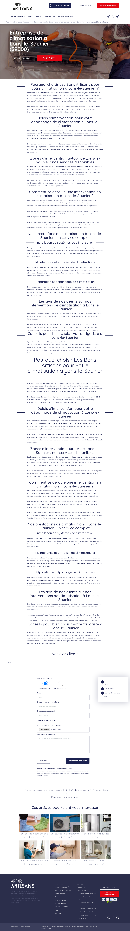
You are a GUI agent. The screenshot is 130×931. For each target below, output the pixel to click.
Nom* (39, 693)
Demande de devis (22, 58)
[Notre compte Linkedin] (108, 16)
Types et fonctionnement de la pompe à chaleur (34, 862)
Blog (56, 897)
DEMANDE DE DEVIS (85, 5)
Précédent (43, 760)
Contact (58, 913)
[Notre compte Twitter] (117, 16)
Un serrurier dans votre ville (86, 909)
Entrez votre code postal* (46, 711)
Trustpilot (11, 662)
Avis (56, 910)
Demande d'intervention (108, 5)
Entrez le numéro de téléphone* (48, 702)
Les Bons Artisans (19, 926)
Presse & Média (60, 900)
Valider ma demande (77, 761)
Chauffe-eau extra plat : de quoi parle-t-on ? (96, 862)
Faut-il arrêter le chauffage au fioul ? (96, 835)
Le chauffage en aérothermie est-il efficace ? (64, 835)
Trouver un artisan (65, 16)
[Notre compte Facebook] (113, 16)
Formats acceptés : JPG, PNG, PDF (49, 725)
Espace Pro (81, 887)
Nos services (81, 918)
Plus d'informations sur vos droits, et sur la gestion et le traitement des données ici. (59, 778)
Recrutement (81, 890)
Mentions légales (45, 926)
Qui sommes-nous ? (18, 16)
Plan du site (93, 926)
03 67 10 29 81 (49, 58)
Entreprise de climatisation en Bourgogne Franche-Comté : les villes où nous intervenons (44, 22)
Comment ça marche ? (34, 16)
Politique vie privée (46, 928)
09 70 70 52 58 (62, 5)
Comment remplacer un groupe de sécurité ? (65, 862)
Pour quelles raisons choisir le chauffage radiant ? (34, 835)
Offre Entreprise (60, 903)
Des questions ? (50, 16)
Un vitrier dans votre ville (85, 912)
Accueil (8, 22)
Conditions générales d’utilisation (61, 926)
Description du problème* (46, 734)
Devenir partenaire (61, 907)
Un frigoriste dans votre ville (86, 915)
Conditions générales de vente (80, 926)
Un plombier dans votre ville (86, 894)
